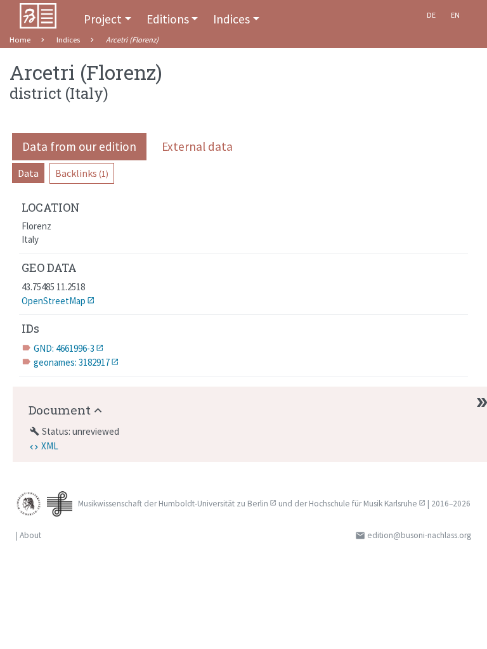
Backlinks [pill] (81, 173)
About (30, 535)
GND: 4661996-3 (64, 348)
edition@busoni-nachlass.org (419, 535)
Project (103, 19)
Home (20, 39)
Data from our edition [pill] (79, 146)
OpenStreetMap (54, 301)
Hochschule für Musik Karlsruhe (363, 503)
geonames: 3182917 (72, 362)
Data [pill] (28, 173)
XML (49, 446)
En (455, 15)
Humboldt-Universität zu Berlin (213, 503)
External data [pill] (197, 146)
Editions (167, 19)
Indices (231, 19)
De (431, 15)
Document (60, 410)
